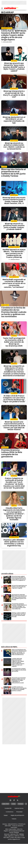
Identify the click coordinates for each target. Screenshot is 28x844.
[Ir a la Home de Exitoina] (11, 8)
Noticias (20, 804)
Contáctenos (9, 812)
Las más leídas (7, 574)
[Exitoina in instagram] (10, 800)
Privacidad (19, 812)
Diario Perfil (5, 804)
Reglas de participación (17, 815)
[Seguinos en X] (17, 800)
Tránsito (14, 819)
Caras (13, 804)
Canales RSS (8, 808)
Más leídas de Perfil (9, 647)
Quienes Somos (19, 808)
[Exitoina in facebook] (14, 800)
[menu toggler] (2, 8)
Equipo (6, 815)
